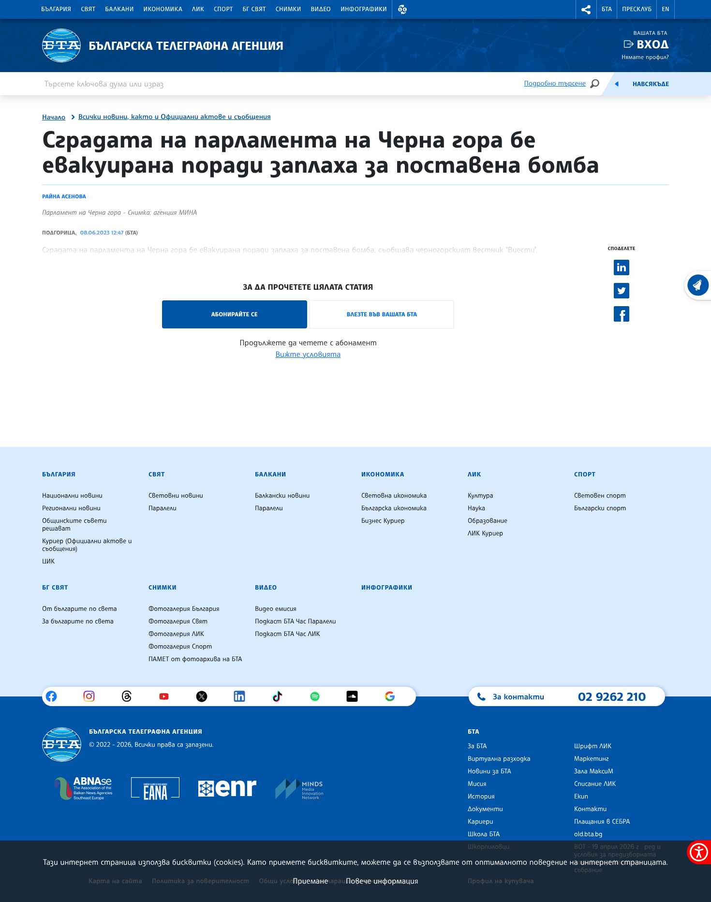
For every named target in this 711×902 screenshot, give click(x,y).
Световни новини (175, 496)
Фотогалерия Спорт (180, 647)
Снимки (288, 9)
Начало (53, 117)
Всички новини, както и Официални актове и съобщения (174, 117)
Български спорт (600, 508)
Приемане (310, 881)
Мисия (477, 784)
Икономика (163, 9)
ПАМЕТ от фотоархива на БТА (195, 659)
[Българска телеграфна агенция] (61, 744)
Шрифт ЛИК (592, 746)
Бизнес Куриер (383, 521)
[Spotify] (318, 696)
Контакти (590, 809)
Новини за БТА (489, 771)
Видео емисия (275, 609)
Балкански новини (282, 496)
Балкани (119, 9)
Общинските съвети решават (74, 524)
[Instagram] (92, 696)
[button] (402, 9)
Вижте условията (308, 354)
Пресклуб (637, 9)
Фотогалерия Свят (177, 621)
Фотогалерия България (184, 609)
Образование (487, 521)
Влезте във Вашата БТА (382, 314)
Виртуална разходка (499, 759)
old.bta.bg (588, 834)
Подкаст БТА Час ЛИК (287, 634)
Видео (321, 9)
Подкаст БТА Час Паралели (295, 621)
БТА (607, 9)
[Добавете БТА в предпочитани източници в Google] (393, 696)
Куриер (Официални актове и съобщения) (87, 545)
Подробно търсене (555, 83)
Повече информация (382, 881)
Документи (485, 809)
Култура (480, 496)
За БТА (477, 746)
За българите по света (78, 621)
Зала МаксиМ (593, 771)
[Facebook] (55, 696)
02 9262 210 (612, 696)
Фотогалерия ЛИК (176, 634)
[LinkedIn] (243, 696)
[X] (205, 696)
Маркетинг (591, 759)
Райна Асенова (64, 196)
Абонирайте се (234, 314)
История (481, 796)
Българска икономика (394, 508)
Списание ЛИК (595, 784)
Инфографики (364, 9)
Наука (476, 508)
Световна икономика (394, 496)
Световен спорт (600, 496)
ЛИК (198, 9)
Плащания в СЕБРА (602, 822)
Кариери (480, 822)
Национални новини (72, 496)
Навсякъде (651, 84)
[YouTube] (167, 696)
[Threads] (130, 696)
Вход (653, 44)
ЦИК (48, 561)
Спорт (223, 9)
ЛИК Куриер (485, 533)
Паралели (162, 508)
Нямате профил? (645, 56)
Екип (581, 796)
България (56, 9)
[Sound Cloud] (356, 696)
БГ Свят (254, 9)
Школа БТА (484, 834)
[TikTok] (281, 696)
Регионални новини (71, 508)
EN (665, 9)
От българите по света (79, 609)
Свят (88, 9)
